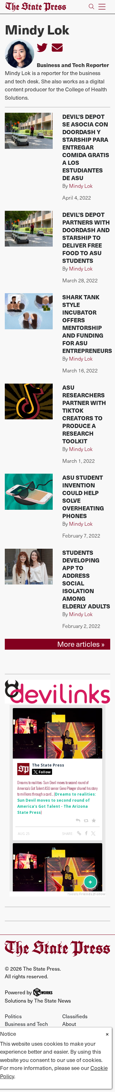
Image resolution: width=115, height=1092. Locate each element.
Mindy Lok (81, 185)
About (69, 1023)
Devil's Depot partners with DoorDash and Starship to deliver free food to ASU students (86, 237)
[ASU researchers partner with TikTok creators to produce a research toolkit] (29, 402)
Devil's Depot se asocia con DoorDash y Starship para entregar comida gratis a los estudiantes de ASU (85, 147)
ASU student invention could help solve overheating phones (83, 496)
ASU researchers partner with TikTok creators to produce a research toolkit (84, 414)
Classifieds (75, 1016)
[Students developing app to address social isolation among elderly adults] (29, 567)
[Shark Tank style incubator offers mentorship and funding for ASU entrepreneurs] (29, 311)
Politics (13, 1016)
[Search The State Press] (91, 7)
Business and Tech (26, 1023)
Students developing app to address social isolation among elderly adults (86, 579)
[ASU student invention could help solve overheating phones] (29, 492)
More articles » (81, 643)
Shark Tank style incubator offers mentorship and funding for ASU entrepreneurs (87, 324)
